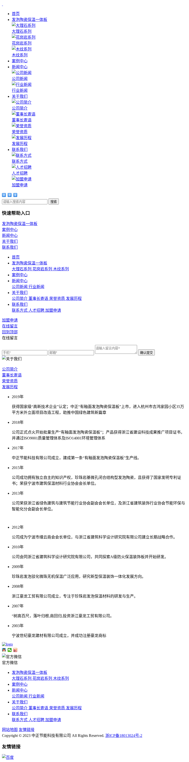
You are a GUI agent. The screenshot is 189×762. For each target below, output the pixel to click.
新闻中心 (20, 67)
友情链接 (26, 730)
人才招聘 (37, 310)
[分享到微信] (10, 650)
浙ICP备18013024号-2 (123, 735)
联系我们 (20, 149)
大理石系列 (22, 269)
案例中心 (20, 61)
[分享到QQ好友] (4, 650)
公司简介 (20, 298)
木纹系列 (61, 269)
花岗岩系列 (42, 269)
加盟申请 (53, 310)
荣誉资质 (57, 298)
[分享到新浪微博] (15, 650)
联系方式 (20, 310)
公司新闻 (20, 287)
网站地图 (10, 730)
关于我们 (20, 96)
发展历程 (74, 298)
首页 (16, 14)
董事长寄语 (39, 298)
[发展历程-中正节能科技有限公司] (2, 4)
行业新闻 (36, 287)
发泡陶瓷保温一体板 (29, 19)
